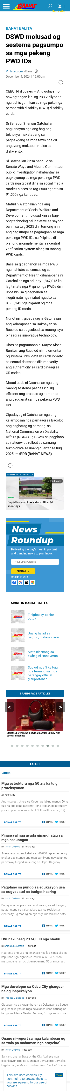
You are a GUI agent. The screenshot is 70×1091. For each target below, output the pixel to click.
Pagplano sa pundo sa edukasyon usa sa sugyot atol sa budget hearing (33, 889)
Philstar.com (14, 71)
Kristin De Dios (12, 846)
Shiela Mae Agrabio (14, 946)
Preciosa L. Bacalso (14, 998)
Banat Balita (19, 28)
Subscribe (58, 11)
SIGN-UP (23, 571)
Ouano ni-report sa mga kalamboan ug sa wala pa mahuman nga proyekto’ (33, 1040)
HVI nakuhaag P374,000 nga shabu (30, 939)
